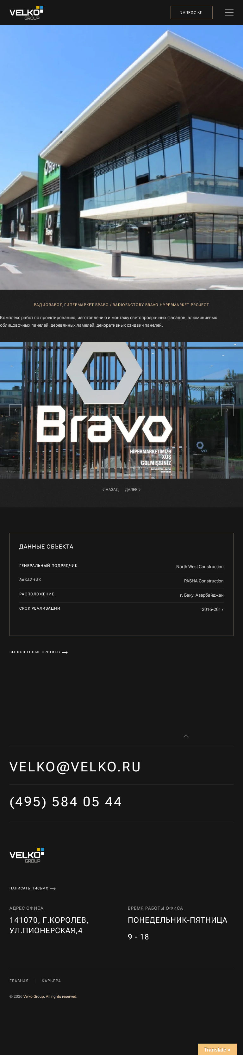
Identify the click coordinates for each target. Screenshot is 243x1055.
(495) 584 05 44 (66, 801)
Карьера (51, 981)
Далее (131, 489)
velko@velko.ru (75, 767)
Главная (19, 981)
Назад (112, 489)
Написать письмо (29, 888)
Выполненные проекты (35, 652)
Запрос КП (191, 12)
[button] (229, 12)
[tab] (96, 468)
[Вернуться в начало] (26, 12)
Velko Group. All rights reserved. (50, 996)
